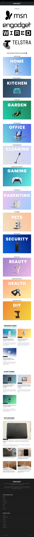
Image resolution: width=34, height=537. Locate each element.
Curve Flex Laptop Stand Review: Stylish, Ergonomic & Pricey (24, 471)
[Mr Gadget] (17, 3)
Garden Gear (17, 99)
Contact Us (4, 519)
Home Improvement (17, 300)
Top (30, 535)
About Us (4, 515)
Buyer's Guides (5, 337)
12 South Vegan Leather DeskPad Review (9, 457)
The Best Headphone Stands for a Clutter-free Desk (9, 406)
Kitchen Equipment (17, 78)
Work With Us (4, 527)
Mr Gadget (5, 341)
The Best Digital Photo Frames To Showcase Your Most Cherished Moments (24, 386)
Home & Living (17, 56)
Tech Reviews (9, 418)
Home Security (17, 233)
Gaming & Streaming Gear (17, 166)
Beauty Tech (17, 257)
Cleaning (4, 496)
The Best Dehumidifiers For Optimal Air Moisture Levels (8, 339)
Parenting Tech (17, 190)
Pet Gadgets (17, 211)
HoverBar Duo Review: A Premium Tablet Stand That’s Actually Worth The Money (9, 471)
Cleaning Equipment (17, 145)
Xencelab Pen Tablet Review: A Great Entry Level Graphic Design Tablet (15, 441)
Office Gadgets (5, 439)
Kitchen (4, 504)
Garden (4, 498)
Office (4, 506)
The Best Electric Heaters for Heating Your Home (23, 339)
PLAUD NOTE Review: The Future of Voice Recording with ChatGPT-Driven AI (23, 458)
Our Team (4, 523)
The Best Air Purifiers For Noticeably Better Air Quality (8, 359)
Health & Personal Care (17, 278)
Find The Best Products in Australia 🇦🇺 (17, 53)
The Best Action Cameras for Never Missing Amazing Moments (8, 386)
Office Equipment (17, 123)
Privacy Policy (5, 525)
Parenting (4, 508)
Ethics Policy (4, 521)
